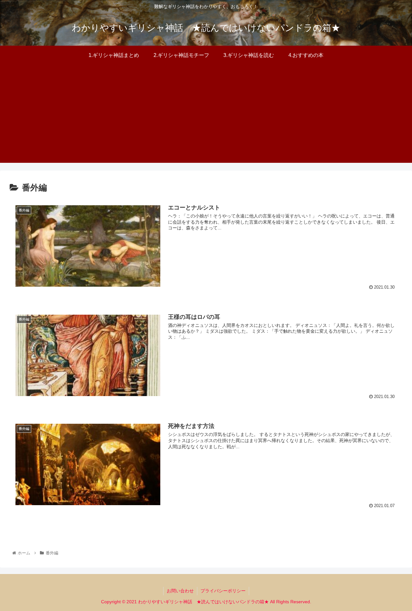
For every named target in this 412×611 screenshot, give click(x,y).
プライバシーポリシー (223, 590)
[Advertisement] (206, 118)
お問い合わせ (180, 590)
